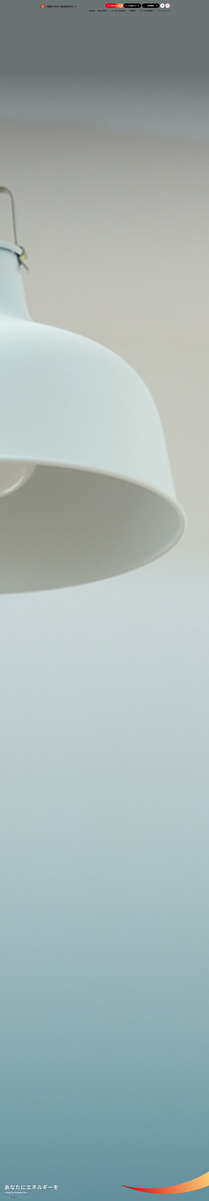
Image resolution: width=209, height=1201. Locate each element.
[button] (7, 1197)
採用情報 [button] (150, 6)
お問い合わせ (115, 6)
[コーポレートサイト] (58, 6)
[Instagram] (167, 5)
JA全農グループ (133, 6)
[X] (162, 5)
